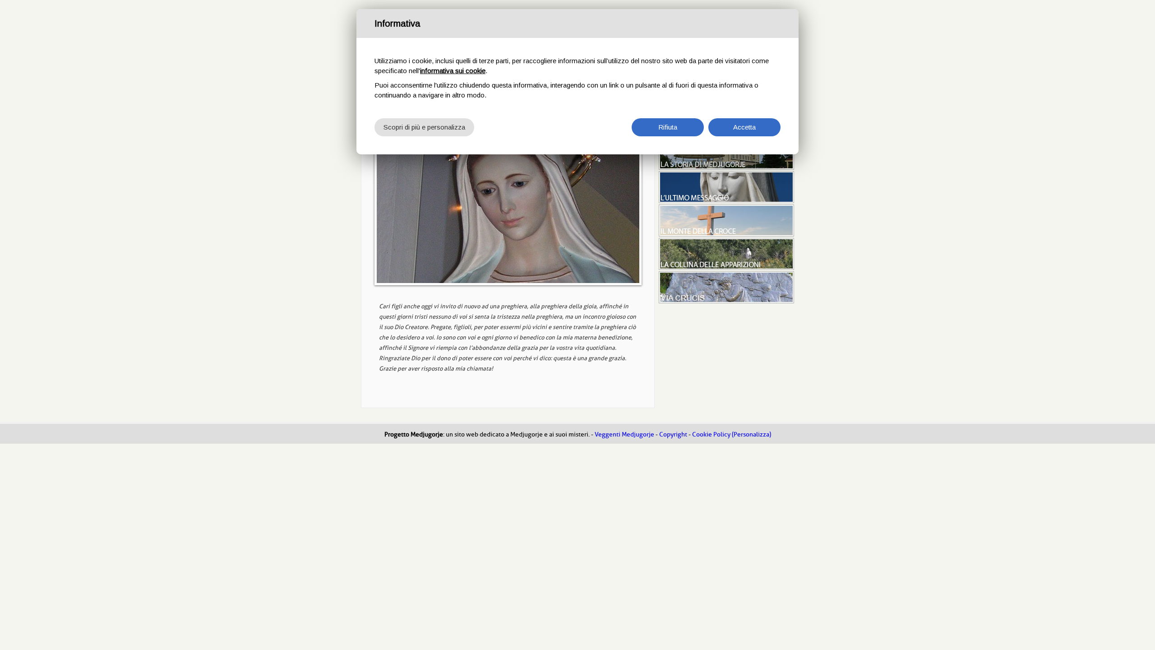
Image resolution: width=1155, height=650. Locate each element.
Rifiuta (667, 127)
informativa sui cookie (452, 70)
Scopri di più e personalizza (424, 127)
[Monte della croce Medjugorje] (726, 234)
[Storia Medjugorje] (726, 167)
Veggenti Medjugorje (624, 434)
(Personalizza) (751, 434)
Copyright (673, 434)
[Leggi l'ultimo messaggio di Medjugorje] (726, 200)
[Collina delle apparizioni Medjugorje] (726, 267)
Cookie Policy (711, 434)
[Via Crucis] (726, 301)
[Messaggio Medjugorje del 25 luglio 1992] (507, 210)
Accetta (744, 127)
